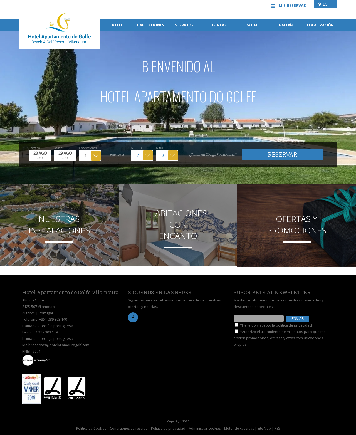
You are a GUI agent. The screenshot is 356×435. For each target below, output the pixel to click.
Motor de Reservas (239, 428)
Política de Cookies (91, 428)
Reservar (282, 154)
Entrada (34, 148)
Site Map (264, 428)
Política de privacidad (168, 428)
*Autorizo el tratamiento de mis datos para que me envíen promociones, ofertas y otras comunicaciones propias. (280, 338)
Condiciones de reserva (128, 428)
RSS (277, 428)
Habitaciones (88, 148)
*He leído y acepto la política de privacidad (276, 325)
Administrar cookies (205, 428)
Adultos (136, 148)
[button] (11, 107)
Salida (58, 148)
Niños (160, 148)
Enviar (297, 319)
